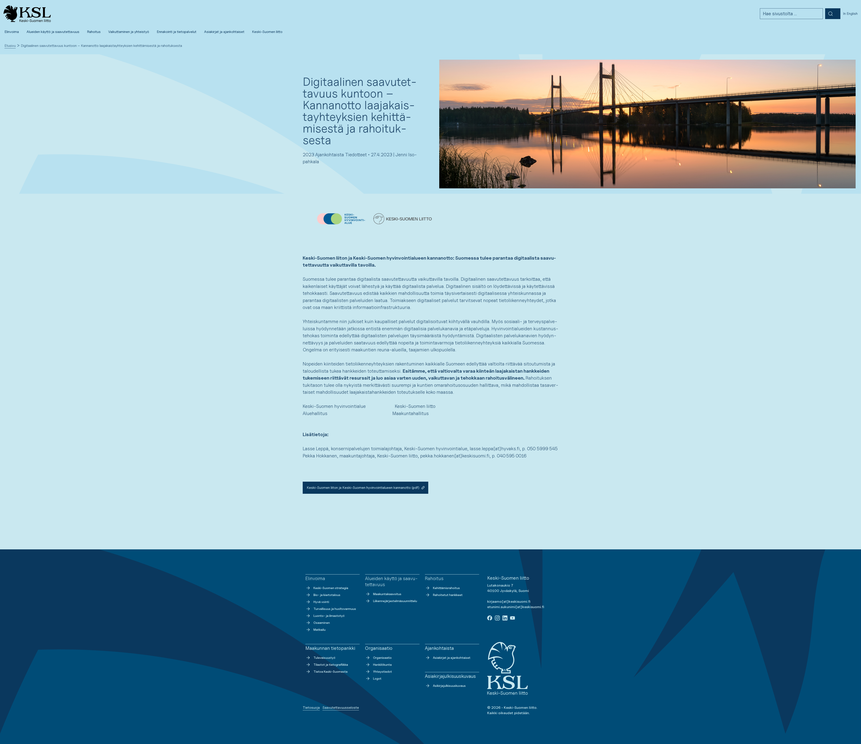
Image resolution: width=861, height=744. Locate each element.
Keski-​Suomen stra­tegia (330, 588)
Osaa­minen (321, 622)
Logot (377, 678)
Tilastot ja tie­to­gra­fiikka (330, 664)
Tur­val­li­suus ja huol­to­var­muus (334, 609)
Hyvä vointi (321, 602)
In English (850, 13)
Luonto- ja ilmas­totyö (329, 616)
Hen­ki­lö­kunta (382, 664)
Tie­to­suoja (311, 707)
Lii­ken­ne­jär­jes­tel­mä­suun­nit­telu (395, 601)
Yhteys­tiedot (382, 671)
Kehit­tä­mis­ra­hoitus (446, 588)
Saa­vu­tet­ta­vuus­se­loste (340, 707)
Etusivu (10, 46)
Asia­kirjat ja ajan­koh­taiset (451, 657)
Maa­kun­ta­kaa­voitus (387, 594)
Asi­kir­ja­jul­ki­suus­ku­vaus (449, 685)
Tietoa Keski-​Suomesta (330, 671)
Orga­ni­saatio (382, 657)
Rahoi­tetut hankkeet (448, 595)
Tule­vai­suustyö (324, 657)
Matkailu (319, 629)
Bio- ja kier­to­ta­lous (326, 595)
